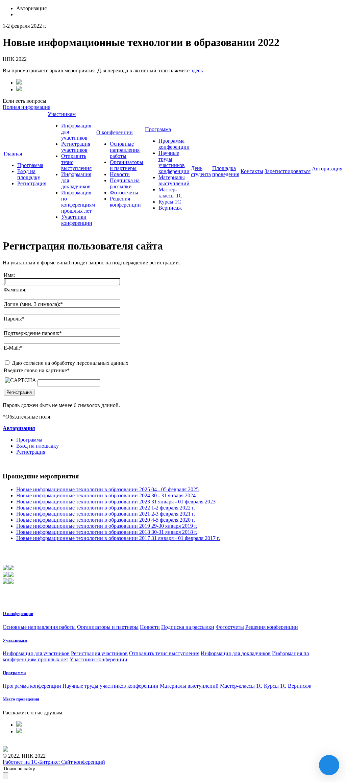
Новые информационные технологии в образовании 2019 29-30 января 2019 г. (106, 526)
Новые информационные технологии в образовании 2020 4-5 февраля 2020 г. (105, 520)
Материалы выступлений (174, 180)
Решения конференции (125, 202)
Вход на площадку (28, 174)
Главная (13, 154)
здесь (197, 70)
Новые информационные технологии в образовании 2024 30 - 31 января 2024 (106, 495)
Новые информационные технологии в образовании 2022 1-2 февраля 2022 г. (105, 508)
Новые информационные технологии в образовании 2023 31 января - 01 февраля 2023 (116, 501)
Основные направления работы (125, 150)
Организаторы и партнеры (126, 165)
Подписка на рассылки (125, 183)
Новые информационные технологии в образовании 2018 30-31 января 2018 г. (106, 532)
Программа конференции (174, 144)
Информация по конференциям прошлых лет (78, 202)
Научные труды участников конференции (174, 162)
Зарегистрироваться (288, 171)
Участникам (62, 114)
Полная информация (26, 107)
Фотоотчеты (124, 192)
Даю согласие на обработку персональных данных (69, 363)
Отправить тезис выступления (164, 653)
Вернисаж (170, 208)
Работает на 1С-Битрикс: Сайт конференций (54, 762)
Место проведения (21, 699)
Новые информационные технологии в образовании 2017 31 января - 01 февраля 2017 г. (118, 538)
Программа (30, 165)
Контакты (252, 171)
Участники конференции (76, 220)
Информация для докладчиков (236, 653)
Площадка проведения (225, 171)
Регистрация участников (75, 147)
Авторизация (327, 168)
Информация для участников (36, 653)
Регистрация (31, 183)
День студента (201, 171)
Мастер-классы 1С (170, 192)
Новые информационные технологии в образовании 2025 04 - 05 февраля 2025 (107, 489)
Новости (120, 174)
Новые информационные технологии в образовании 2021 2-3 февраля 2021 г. (105, 514)
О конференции (114, 132)
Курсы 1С (169, 202)
